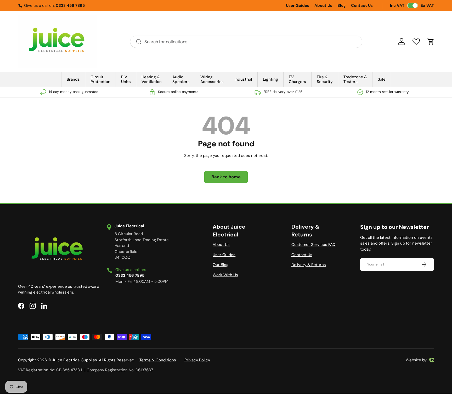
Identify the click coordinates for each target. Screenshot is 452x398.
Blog (341, 5)
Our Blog (220, 264)
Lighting (270, 79)
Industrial (243, 79)
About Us (323, 5)
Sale (382, 79)
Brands (73, 79)
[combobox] (246, 42)
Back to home (226, 177)
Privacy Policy (197, 360)
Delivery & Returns (308, 264)
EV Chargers (297, 79)
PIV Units (126, 79)
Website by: (416, 360)
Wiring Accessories (212, 79)
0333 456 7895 (70, 5)
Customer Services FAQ (313, 244)
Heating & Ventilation (152, 79)
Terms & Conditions (157, 360)
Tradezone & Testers (355, 79)
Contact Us (362, 5)
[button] (431, 41)
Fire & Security (325, 79)
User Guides (297, 5)
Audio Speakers (181, 79)
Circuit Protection (100, 79)
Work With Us (225, 275)
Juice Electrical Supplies (74, 360)
